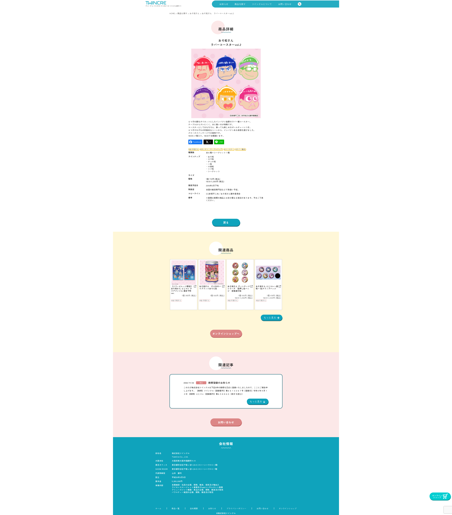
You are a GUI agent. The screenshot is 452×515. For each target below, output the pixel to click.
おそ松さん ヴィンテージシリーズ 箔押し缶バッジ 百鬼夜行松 (239, 288)
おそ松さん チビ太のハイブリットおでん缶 (210, 287)
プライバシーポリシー (236, 508)
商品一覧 (176, 508)
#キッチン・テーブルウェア (211, 149)
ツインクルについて (262, 4)
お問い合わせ (285, 4)
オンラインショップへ (226, 333)
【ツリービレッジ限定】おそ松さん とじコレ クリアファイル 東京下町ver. (182, 289)
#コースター (229, 149)
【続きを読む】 (237, 393)
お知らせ (223, 4)
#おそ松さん (194, 149)
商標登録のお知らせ (219, 382)
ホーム (158, 508)
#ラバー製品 (240, 149)
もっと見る (270, 317)
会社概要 (194, 508)
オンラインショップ (288, 508)
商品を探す (240, 4)
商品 (201, 383)
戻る (226, 222)
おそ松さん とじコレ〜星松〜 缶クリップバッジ (267, 287)
